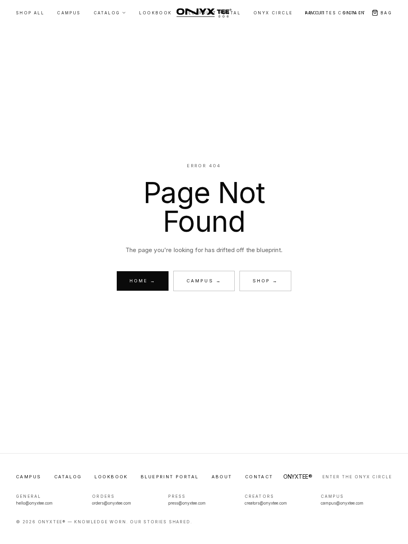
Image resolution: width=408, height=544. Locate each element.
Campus (28, 476)
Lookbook (111, 476)
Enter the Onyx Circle (357, 476)
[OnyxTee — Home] (204, 12)
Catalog (68, 476)
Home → (142, 281)
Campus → (204, 281)
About (222, 476)
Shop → (265, 281)
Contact (352, 12)
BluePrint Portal (170, 476)
